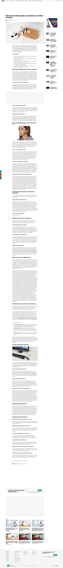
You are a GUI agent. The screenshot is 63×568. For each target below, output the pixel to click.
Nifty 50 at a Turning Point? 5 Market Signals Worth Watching (53, 57)
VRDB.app (22, 111)
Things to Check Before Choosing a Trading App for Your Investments (53, 46)
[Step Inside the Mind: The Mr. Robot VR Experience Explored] (12, 523)
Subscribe (39, 490)
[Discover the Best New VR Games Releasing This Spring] (25, 536)
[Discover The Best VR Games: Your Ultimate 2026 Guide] (38, 536)
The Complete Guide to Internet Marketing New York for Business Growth (53, 70)
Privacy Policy (49, 556)
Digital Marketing (17, 561)
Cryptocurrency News (17, 555)
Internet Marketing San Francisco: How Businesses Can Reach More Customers (53, 77)
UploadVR (24, 341)
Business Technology (17, 557)
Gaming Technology (21, 527)
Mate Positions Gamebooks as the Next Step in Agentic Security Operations (53, 40)
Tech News (7, 555)
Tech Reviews (7, 556)
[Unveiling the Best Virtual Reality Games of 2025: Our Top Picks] (25, 523)
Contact (35, 565)
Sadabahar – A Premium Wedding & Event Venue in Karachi (53, 82)
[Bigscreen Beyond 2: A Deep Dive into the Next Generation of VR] (12, 536)
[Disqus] (25, 475)
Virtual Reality (7, 14)
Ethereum (16, 556)
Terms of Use (53, 556)
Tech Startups (7, 557)
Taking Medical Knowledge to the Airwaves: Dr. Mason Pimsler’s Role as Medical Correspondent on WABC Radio (53, 64)
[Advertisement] (31, 7)
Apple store (21, 401)
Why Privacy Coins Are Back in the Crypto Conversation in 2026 (53, 51)
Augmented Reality (8, 527)
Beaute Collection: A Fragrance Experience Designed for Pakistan (53, 88)
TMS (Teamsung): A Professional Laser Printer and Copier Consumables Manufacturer (53, 34)
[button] (60, 0)
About (26, 565)
